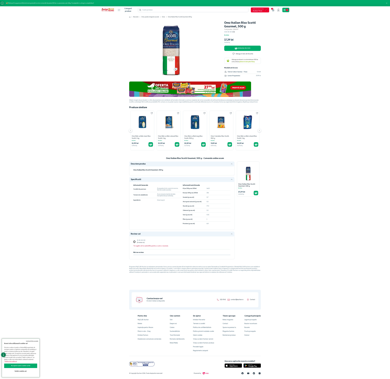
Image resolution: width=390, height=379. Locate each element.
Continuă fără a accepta (32, 341)
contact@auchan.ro (237, 299)
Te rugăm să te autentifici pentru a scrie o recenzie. (150, 246)
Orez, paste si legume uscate (150, 17)
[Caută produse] (140, 10)
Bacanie (135, 17)
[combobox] (193, 10)
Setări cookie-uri (21, 371)
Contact (252, 299)
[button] (260, 10)
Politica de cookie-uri (11, 361)
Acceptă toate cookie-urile (20, 365)
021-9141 (223, 299)
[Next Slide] (259, 130)
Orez (163, 17)
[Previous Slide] (130, 130)
